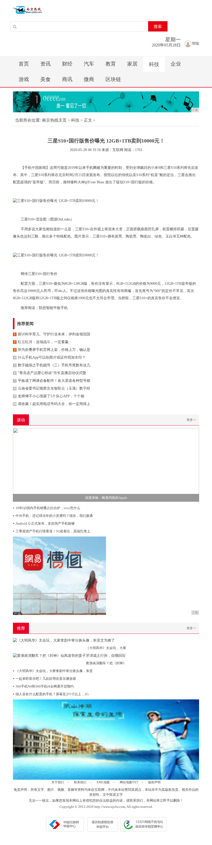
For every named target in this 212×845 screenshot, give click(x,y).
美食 (45, 79)
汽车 (89, 64)
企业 (176, 64)
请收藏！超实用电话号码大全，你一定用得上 (51, 404)
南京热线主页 (54, 120)
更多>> (191, 420)
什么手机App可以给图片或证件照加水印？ (50, 357)
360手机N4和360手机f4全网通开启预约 (43, 686)
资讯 (45, 64)
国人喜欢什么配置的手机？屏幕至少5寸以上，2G (51, 694)
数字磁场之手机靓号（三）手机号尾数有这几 (52, 365)
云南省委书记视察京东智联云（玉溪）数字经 (52, 388)
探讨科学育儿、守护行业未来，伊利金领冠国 (52, 334)
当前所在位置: (28, 120)
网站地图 (126, 782)
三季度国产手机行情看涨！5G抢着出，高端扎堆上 (51, 531)
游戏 (24, 79)
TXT (135, 782)
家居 (132, 64)
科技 (154, 64)
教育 (110, 64)
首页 (24, 64)
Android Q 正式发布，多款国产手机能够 (44, 523)
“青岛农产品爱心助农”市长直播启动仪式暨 (50, 373)
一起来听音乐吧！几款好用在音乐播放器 (44, 679)
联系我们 (80, 782)
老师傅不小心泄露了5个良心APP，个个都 (49, 396)
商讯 (67, 79)
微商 (89, 79)
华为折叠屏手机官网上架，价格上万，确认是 (52, 350)
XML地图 (103, 782)
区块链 (113, 79)
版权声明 (154, 782)
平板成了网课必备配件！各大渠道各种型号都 (52, 381)
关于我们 (57, 782)
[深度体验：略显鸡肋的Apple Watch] (106, 465)
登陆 (195, 43)
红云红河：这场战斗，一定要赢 (41, 342)
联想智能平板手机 (53, 308)
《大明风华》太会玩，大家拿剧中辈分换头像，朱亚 (53, 671)
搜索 (158, 26)
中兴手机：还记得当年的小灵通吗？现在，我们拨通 (53, 516)
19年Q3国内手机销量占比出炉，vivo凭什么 (46, 508)
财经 (67, 64)
